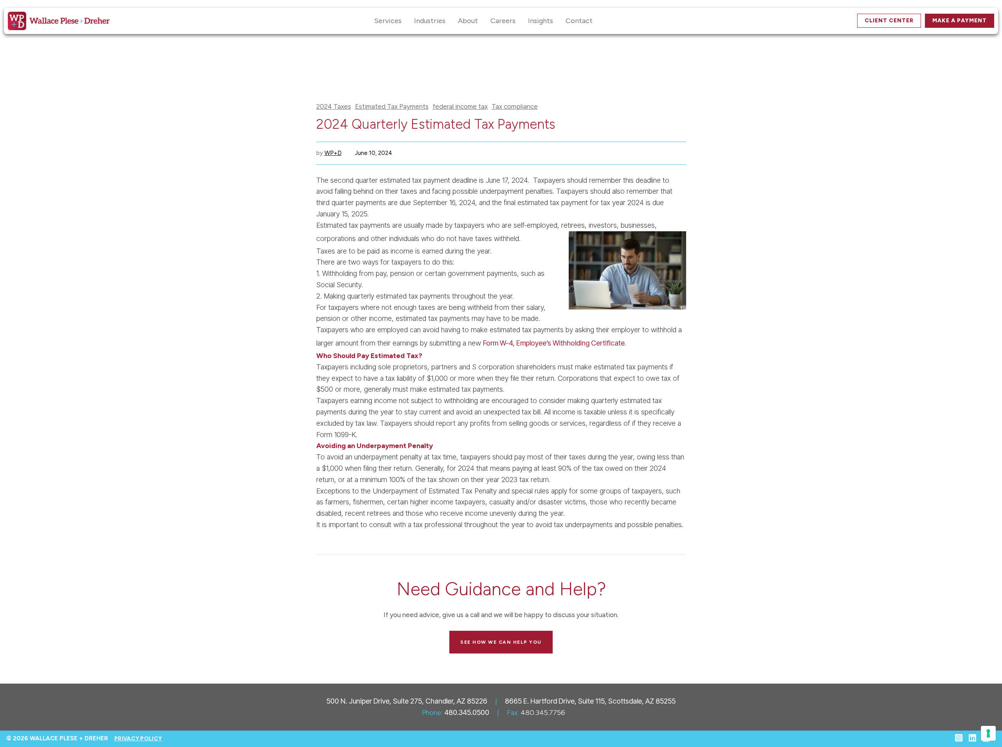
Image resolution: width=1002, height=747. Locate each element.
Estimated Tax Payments (392, 106)
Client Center (889, 20)
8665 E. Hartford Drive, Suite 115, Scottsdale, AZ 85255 (590, 701)
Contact (579, 20)
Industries (429, 20)
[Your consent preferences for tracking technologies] (988, 733)
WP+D (333, 153)
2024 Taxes (333, 106)
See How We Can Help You (501, 642)
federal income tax (460, 106)
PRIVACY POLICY (138, 738)
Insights (540, 20)
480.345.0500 (466, 712)
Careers (502, 20)
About (468, 20)
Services (388, 20)
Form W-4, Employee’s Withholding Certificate (554, 343)
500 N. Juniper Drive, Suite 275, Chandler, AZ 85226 (406, 701)
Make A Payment (959, 20)
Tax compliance (515, 106)
